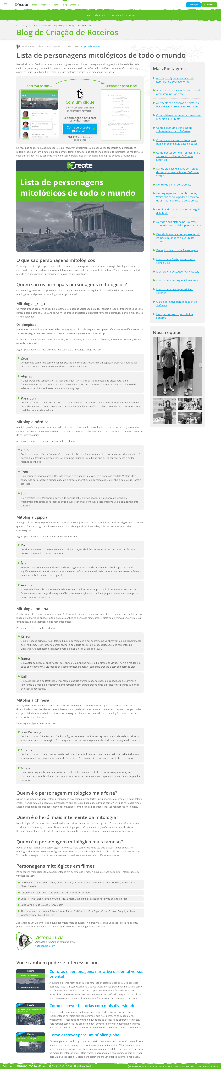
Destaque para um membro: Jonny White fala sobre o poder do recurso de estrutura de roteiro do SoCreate (177, 197)
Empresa (74, 4)
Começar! (193, 4)
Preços (56, 4)
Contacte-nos (212, 1066)
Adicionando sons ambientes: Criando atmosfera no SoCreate (178, 92)
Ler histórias (95, 15)
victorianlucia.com (45, 945)
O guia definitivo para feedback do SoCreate (176, 303)
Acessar (210, 4)
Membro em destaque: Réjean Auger (178, 280)
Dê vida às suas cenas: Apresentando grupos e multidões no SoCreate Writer (178, 237)
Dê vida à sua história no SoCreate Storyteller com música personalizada (178, 223)
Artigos (26, 25)
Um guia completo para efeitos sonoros (174, 315)
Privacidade (201, 1066)
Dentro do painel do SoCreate (173, 184)
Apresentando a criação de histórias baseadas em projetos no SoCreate (177, 104)
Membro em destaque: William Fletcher (174, 290)
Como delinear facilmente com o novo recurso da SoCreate (178, 117)
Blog (65, 4)
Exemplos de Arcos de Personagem (177, 250)
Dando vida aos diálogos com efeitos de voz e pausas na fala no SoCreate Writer (178, 172)
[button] (177, 366)
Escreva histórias (123, 15)
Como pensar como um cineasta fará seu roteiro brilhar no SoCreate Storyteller (178, 156)
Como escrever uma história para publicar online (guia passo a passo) (177, 141)
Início (34, 4)
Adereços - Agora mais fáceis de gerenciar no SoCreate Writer (175, 79)
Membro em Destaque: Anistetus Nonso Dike (175, 260)
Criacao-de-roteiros (39, 25)
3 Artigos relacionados (90, 46)
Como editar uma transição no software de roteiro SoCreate (174, 129)
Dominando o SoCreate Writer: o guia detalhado (178, 211)
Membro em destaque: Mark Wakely (177, 271)
